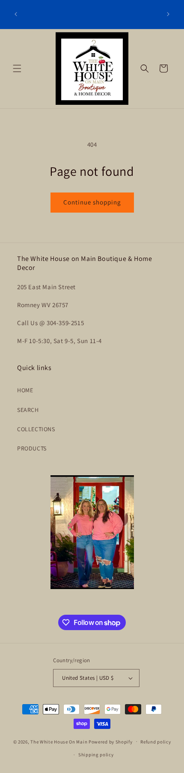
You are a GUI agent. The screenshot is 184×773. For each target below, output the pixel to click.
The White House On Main (58, 741)
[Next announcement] (168, 14)
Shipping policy (96, 755)
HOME (25, 390)
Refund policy (155, 742)
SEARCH (28, 410)
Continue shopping (92, 202)
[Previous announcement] (15, 14)
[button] (17, 68)
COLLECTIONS (36, 429)
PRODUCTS (32, 448)
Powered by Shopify (111, 741)
